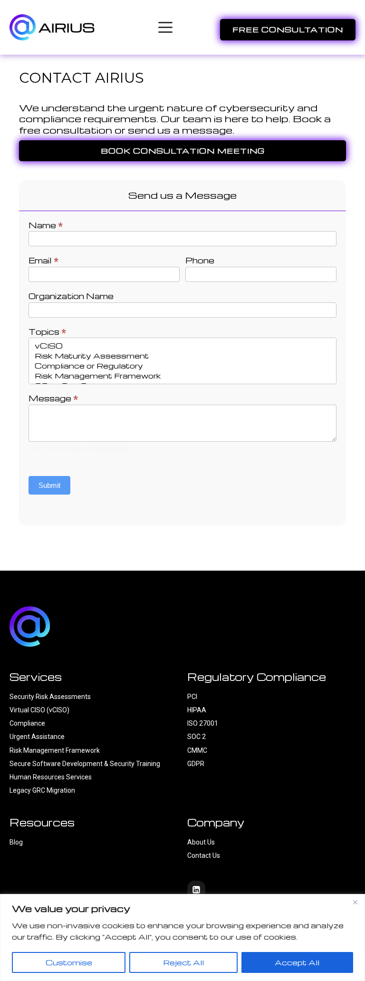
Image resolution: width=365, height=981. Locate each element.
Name (46, 225)
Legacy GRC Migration (42, 790)
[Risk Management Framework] (182, 376)
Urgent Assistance (37, 736)
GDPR (195, 763)
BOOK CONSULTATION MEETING (183, 150)
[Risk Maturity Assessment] (182, 356)
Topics (47, 332)
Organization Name (71, 296)
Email (43, 260)
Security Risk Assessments (50, 696)
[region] (182, 937)
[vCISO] (182, 346)
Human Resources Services (51, 777)
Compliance (27, 723)
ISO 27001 (202, 723)
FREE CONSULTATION (287, 29)
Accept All (297, 962)
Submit (49, 485)
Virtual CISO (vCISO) (39, 710)
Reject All (183, 962)
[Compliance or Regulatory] (182, 366)
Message (53, 398)
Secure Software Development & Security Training (85, 763)
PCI (192, 696)
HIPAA (196, 710)
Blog (16, 842)
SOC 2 (196, 736)
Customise (69, 962)
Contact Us (204, 855)
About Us (201, 842)
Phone (199, 260)
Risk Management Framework (55, 750)
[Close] (355, 902)
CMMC (197, 750)
